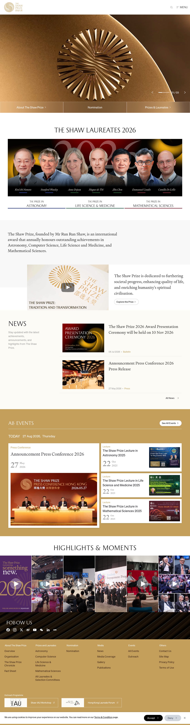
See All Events (169, 423)
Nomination (95, 107)
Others (162, 645)
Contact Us (165, 650)
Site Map (164, 656)
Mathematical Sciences (48, 670)
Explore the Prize (125, 301)
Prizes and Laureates (46, 645)
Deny (170, 717)
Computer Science (45, 656)
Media (101, 645)
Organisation (11, 656)
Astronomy (41, 650)
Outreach (133, 656)
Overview (9, 650)
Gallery (101, 662)
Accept (151, 717)
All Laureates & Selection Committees (47, 678)
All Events (133, 650)
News (100, 650)
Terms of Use (166, 667)
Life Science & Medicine (43, 663)
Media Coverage (106, 656)
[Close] (185, 718)
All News (170, 398)
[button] (67, 287)
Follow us (19, 622)
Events (131, 645)
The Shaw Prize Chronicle (13, 663)
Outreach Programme (13, 695)
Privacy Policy (166, 662)
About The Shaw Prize (15, 645)
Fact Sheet (10, 670)
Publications (104, 667)
